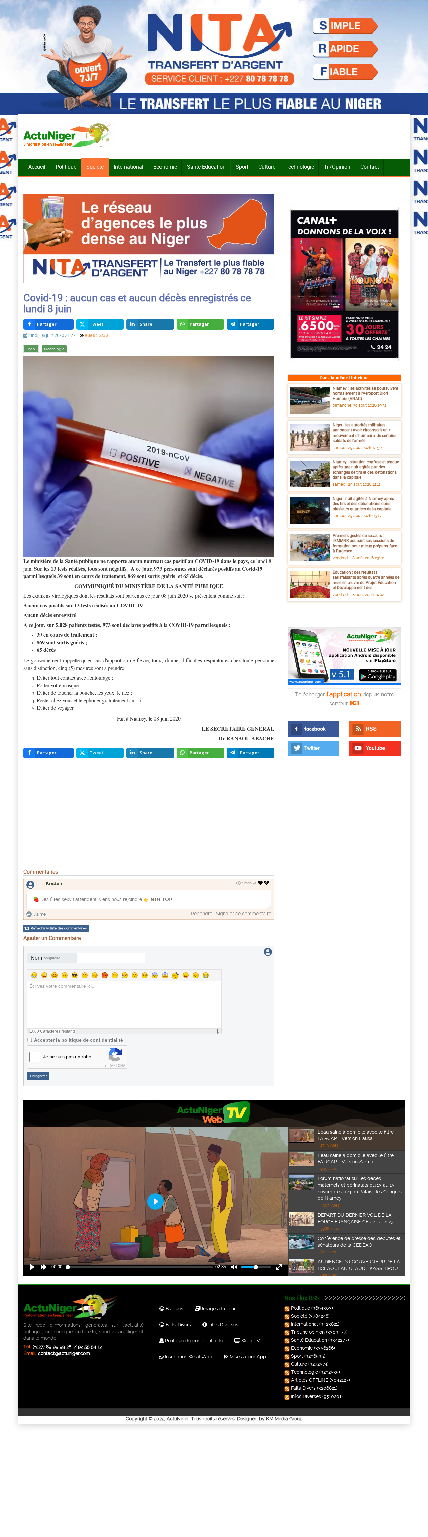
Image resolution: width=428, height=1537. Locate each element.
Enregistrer (38, 1076)
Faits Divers (303, 1388)
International (128, 166)
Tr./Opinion (337, 166)
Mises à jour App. (247, 1356)
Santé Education (309, 1340)
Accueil (36, 166)
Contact (369, 166)
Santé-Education (206, 166)
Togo (31, 349)
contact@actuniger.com (64, 1353)
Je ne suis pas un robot (68, 1056)
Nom (45, 958)
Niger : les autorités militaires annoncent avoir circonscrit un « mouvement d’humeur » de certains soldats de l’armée (364, 432)
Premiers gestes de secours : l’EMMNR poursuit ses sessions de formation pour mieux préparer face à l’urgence (365, 543)
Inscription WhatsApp (188, 1356)
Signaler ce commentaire (243, 913)
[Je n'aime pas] (267, 883)
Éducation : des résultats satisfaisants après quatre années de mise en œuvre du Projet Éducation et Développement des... (366, 579)
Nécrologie (54, 349)
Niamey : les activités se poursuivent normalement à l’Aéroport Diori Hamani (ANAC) (365, 393)
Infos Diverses (222, 1324)
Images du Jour (218, 1308)
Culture (266, 166)
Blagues (173, 1308)
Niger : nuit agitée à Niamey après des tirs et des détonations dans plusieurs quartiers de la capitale (363, 503)
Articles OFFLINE (310, 1380)
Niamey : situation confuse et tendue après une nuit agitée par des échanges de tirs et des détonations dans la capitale (366, 469)
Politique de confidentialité (193, 1340)
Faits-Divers (177, 1324)
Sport (242, 166)
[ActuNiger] (69, 135)
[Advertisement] (148, 815)
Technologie (299, 166)
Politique (66, 166)
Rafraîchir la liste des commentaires (59, 928)
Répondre (201, 913)
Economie (165, 166)
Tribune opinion (308, 1332)
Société (95, 166)
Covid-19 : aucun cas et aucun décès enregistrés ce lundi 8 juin (137, 303)
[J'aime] (260, 883)
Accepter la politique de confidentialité (78, 1040)
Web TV (250, 1340)
